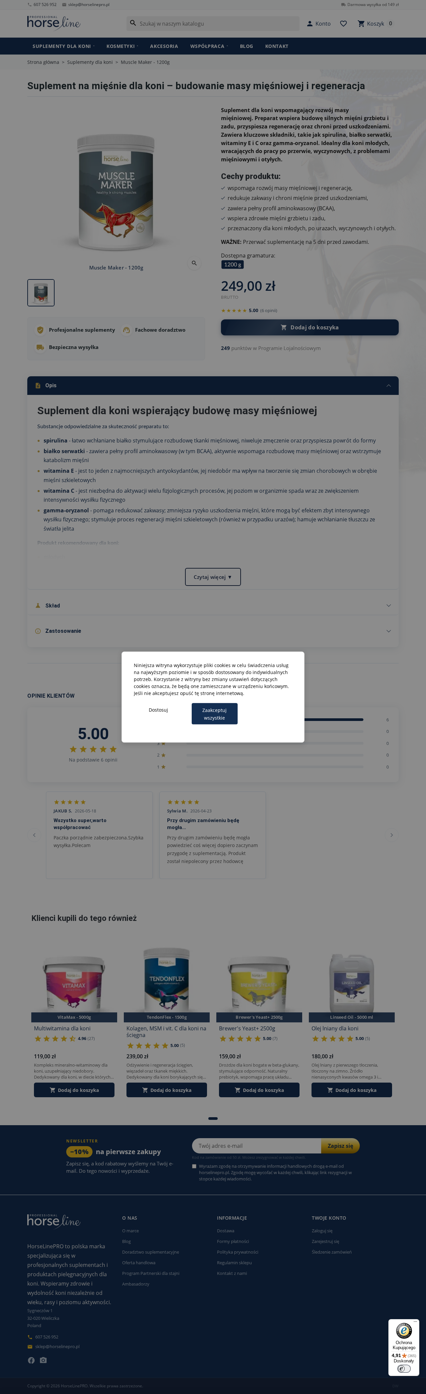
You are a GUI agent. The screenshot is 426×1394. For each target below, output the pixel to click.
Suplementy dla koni (62, 46)
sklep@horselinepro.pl (85, 4)
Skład (47, 605)
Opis (46, 385)
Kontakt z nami (232, 1273)
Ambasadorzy (135, 1284)
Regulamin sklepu (234, 1263)
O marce (130, 1231)
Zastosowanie (58, 631)
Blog (246, 46)
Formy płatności (233, 1241)
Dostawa (225, 1231)
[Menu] (415, 1323)
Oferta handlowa (138, 1263)
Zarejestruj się (325, 1241)
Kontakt (277, 46)
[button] (318, 24)
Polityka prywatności (237, 1252)
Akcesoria (164, 46)
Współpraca (207, 46)
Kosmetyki (120, 46)
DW (395, 1385)
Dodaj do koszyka (310, 327)
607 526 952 (42, 4)
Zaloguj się (322, 1231)
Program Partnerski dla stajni (150, 1273)
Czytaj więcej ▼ (213, 577)
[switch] (404, 1369)
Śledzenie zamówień (332, 1252)
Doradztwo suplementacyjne (150, 1252)
